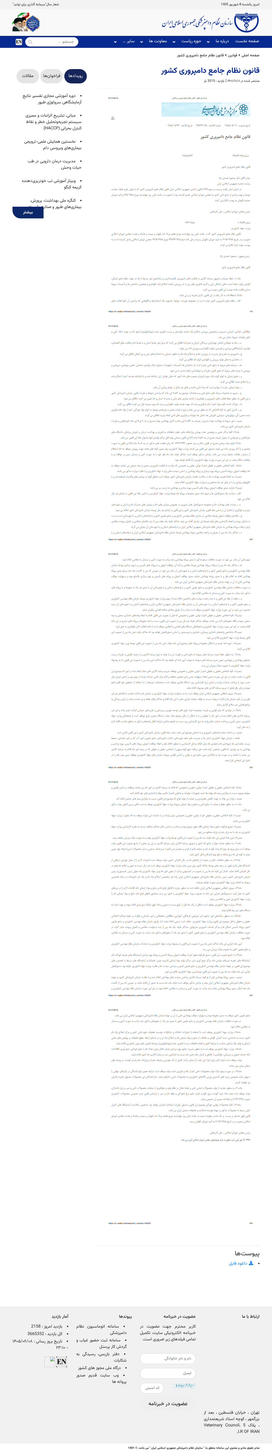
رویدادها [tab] (76, 76)
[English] (18, 42)
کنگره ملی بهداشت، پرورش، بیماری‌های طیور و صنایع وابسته (55, 203)
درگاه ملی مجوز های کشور (99, 1368)
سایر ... (129, 41)
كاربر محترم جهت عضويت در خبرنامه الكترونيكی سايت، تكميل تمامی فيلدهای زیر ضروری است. (168, 1333)
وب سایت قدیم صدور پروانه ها (101, 1378)
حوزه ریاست (191, 41)
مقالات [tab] (28, 76)
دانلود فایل (238, 1263)
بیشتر (28, 212)
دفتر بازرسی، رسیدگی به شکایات (101, 1357)
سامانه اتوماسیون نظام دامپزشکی (101, 1329)
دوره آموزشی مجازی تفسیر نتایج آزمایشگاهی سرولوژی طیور (52, 99)
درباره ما (222, 41)
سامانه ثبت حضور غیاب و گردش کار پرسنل (101, 1343)
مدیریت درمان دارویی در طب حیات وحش (55, 164)
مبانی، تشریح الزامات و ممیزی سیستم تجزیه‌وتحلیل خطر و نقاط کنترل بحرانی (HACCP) (54, 122)
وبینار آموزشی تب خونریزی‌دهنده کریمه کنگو (52, 184)
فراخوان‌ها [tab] (51, 76)
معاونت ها (158, 41)
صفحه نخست (247, 41)
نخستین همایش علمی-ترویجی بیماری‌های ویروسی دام (53, 144)
